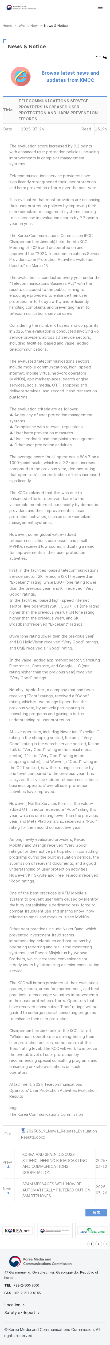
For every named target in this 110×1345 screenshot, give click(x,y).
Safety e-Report (20, 1312)
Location (13, 1304)
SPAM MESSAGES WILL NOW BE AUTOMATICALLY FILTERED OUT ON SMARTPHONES (56, 1190)
